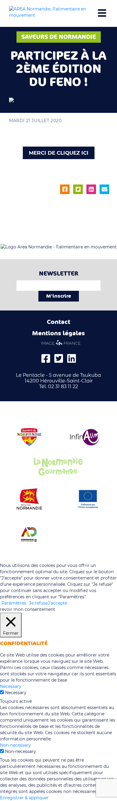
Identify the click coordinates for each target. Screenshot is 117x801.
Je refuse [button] (38, 603)
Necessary (15, 692)
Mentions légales (58, 333)
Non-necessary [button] (15, 745)
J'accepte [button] (57, 603)
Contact (58, 322)
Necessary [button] (10, 686)
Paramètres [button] (14, 603)
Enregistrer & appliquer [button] (24, 797)
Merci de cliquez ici (58, 153)
